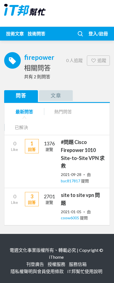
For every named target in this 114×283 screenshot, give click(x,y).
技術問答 (36, 33)
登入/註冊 (98, 33)
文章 (56, 95)
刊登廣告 (35, 264)
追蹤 (101, 60)
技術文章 (15, 33)
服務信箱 (78, 264)
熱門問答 (63, 111)
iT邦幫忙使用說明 (84, 271)
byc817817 (71, 180)
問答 (21, 95)
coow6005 (70, 217)
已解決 (21, 127)
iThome (56, 257)
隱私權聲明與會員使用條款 (37, 271)
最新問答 (24, 111)
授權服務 (56, 264)
